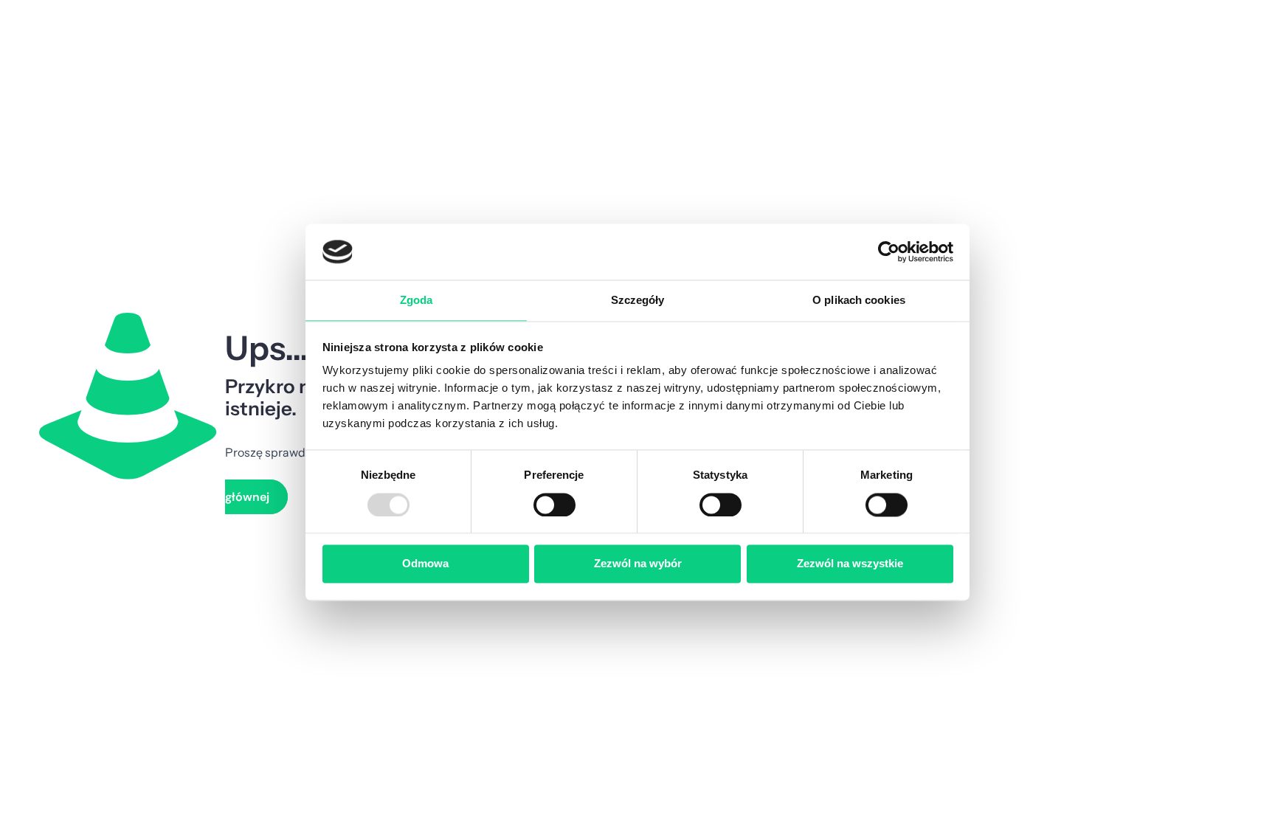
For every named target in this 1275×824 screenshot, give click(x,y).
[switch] (554, 504)
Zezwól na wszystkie (850, 564)
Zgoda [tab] (416, 300)
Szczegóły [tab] (638, 300)
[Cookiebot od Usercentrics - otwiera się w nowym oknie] (888, 251)
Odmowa (425, 564)
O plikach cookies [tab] (858, 300)
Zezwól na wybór (638, 564)
